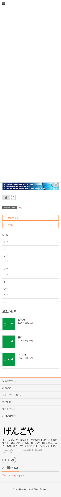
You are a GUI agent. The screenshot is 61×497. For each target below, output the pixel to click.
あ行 (5, 242)
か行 (5, 249)
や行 (5, 288)
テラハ (11, 225)
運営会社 (6, 402)
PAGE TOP (56, 479)
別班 (20, 337)
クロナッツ (13, 218)
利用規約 (6, 388)
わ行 (5, 302)
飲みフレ (22, 319)
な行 (5, 268)
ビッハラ (22, 355)
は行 (5, 275)
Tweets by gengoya (13, 475)
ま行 (5, 282)
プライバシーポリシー (13, 395)
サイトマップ (8, 409)
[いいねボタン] (6, 197)
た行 (5, 262)
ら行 (5, 295)
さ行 (20, 208)
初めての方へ (8, 381)
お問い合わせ (8, 415)
